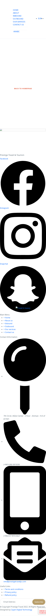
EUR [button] (40, 18)
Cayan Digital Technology (21, 609)
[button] (44, 18)
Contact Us (18, 24)
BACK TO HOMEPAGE (23, 88)
